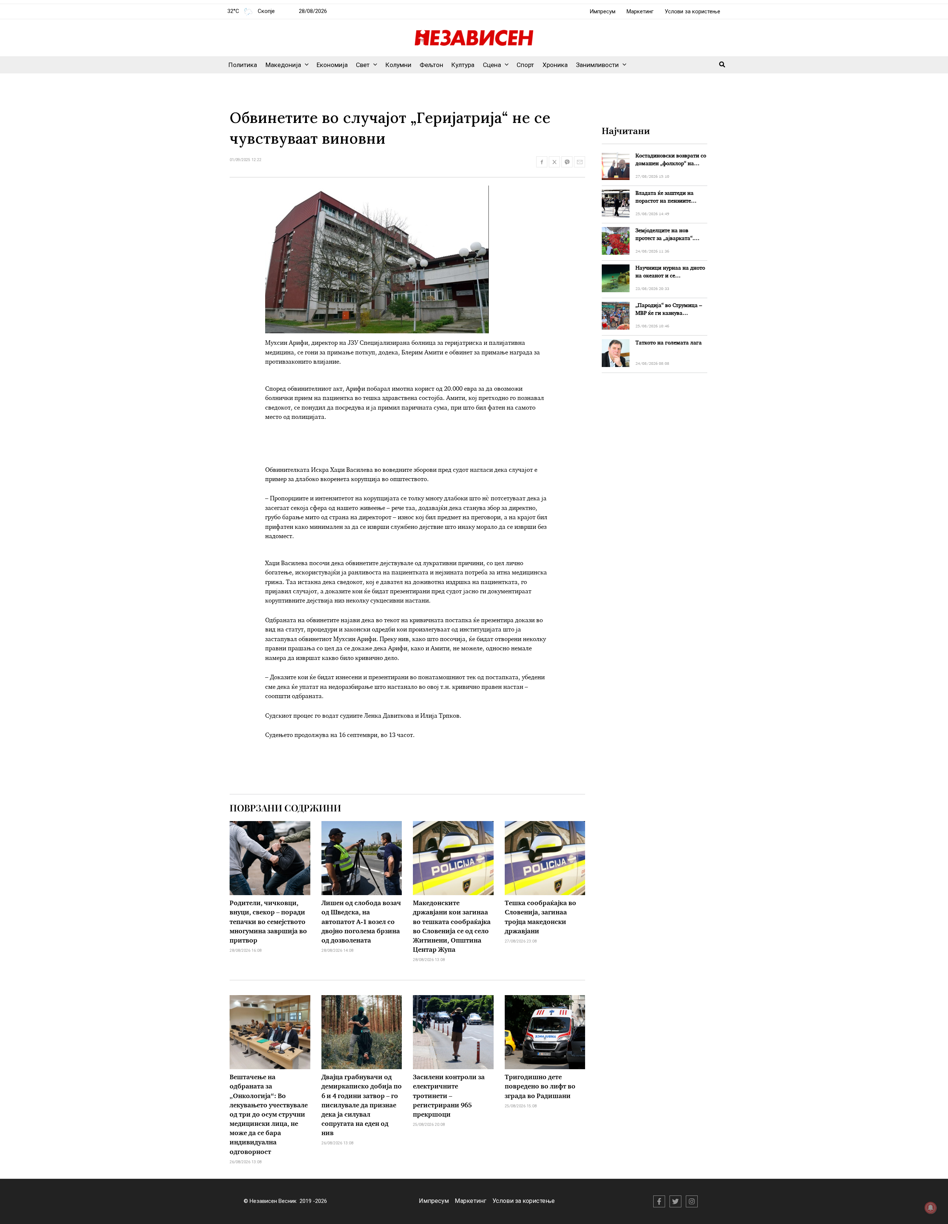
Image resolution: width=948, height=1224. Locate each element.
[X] (675, 1201)
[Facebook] (659, 1201)
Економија (332, 65)
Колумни (398, 65)
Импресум (602, 11)
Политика (242, 65)
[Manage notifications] (931, 1208)
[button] (304, 65)
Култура (462, 65)
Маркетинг (640, 11)
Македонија (283, 65)
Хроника (555, 65)
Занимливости (597, 65)
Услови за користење (692, 11)
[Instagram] (692, 1201)
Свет (363, 65)
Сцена (492, 65)
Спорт (525, 65)
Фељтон (431, 65)
